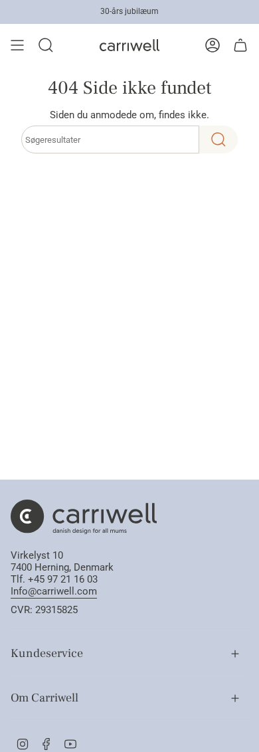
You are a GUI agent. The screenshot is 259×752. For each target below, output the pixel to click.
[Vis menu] (17, 45)
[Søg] (218, 139)
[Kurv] (240, 45)
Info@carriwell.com (54, 591)
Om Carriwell (44, 697)
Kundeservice (47, 653)
